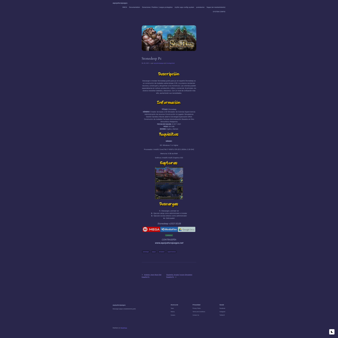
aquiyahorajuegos (120, 3)
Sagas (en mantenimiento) (216, 7)
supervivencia (172, 251)
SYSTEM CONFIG (219, 12)
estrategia (146, 251)
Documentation (134, 7)
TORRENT (169, 235)
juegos (154, 251)
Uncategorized (170, 63)
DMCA (124, 7)
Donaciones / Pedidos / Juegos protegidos (157, 7)
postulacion (200, 7)
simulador (161, 251)
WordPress (124, 328)
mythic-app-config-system (184, 7)
